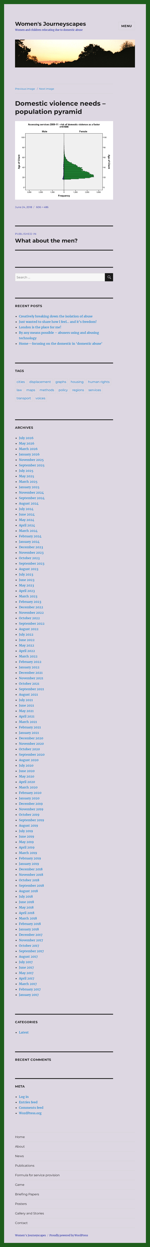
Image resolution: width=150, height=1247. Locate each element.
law (19, 390)
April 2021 (26, 716)
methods (47, 390)
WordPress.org (30, 1113)
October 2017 (29, 946)
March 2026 (28, 449)
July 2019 (26, 831)
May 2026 (26, 443)
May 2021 (26, 711)
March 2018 (28, 918)
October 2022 (29, 618)
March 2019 (28, 853)
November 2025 (31, 460)
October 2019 (29, 815)
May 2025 (26, 476)
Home (20, 1137)
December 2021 (31, 673)
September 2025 (32, 465)
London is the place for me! (40, 327)
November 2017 (31, 940)
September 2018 (31, 885)
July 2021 (26, 700)
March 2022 (28, 656)
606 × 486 (42, 207)
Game (19, 1185)
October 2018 (29, 880)
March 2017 (28, 984)
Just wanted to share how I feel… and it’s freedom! (58, 322)
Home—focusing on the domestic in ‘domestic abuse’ (60, 343)
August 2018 (28, 891)
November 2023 (31, 552)
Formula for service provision (37, 1175)
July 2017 (26, 962)
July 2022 (26, 634)
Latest (24, 1032)
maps (30, 390)
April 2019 (27, 847)
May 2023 (26, 585)
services (94, 390)
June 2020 (27, 771)
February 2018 (30, 924)
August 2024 (28, 503)
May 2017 (26, 973)
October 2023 (29, 558)
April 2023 (27, 591)
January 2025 (29, 487)
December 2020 (31, 738)
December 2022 (31, 607)
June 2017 (26, 967)
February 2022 (30, 662)
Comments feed (31, 1108)
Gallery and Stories (29, 1213)
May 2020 (26, 776)
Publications (24, 1165)
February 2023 (30, 602)
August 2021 (28, 694)
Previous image (25, 88)
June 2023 (26, 580)
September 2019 (31, 820)
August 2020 (28, 760)
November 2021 (31, 678)
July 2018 (26, 896)
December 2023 (31, 547)
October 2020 (29, 749)
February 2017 (30, 989)
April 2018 (26, 913)
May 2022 (26, 645)
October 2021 (29, 683)
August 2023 (28, 569)
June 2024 (27, 514)
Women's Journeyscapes (50, 23)
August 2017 (28, 956)
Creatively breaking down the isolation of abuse (56, 316)
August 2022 (28, 629)
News (19, 1156)
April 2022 (27, 651)
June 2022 (27, 640)
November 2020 (31, 744)
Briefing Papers (27, 1194)
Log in (24, 1097)
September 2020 (32, 754)
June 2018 (26, 902)
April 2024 (27, 525)
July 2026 (26, 438)
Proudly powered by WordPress (68, 1235)
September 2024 (32, 498)
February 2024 (30, 536)
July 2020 (26, 765)
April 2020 (27, 782)
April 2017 (26, 978)
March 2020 (28, 787)
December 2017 (30, 935)
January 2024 (29, 542)
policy (63, 390)
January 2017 (29, 995)
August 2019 (28, 825)
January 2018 (29, 929)
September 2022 (32, 623)
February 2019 (30, 858)
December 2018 (31, 869)
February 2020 (30, 793)
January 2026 (29, 454)
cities (21, 382)
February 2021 (30, 727)
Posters (21, 1204)
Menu (126, 26)
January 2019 (29, 864)
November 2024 (31, 492)
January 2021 (29, 733)
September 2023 (31, 563)
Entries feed (28, 1102)
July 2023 (26, 574)
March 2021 (28, 722)
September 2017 (31, 951)
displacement (40, 382)
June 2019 (26, 836)
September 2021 (31, 689)
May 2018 (26, 907)
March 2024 (28, 531)
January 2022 (29, 667)
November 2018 (31, 875)
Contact (21, 1223)
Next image (46, 88)
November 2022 (31, 613)
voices (40, 398)
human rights (99, 382)
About (20, 1146)
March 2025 (28, 482)
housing (77, 382)
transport (24, 398)
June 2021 (26, 705)
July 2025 (26, 471)
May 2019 (26, 842)
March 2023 (28, 596)
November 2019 (31, 809)
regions (78, 390)
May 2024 (26, 520)
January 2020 (29, 798)
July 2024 (26, 509)
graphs (60, 382)
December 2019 (31, 804)
